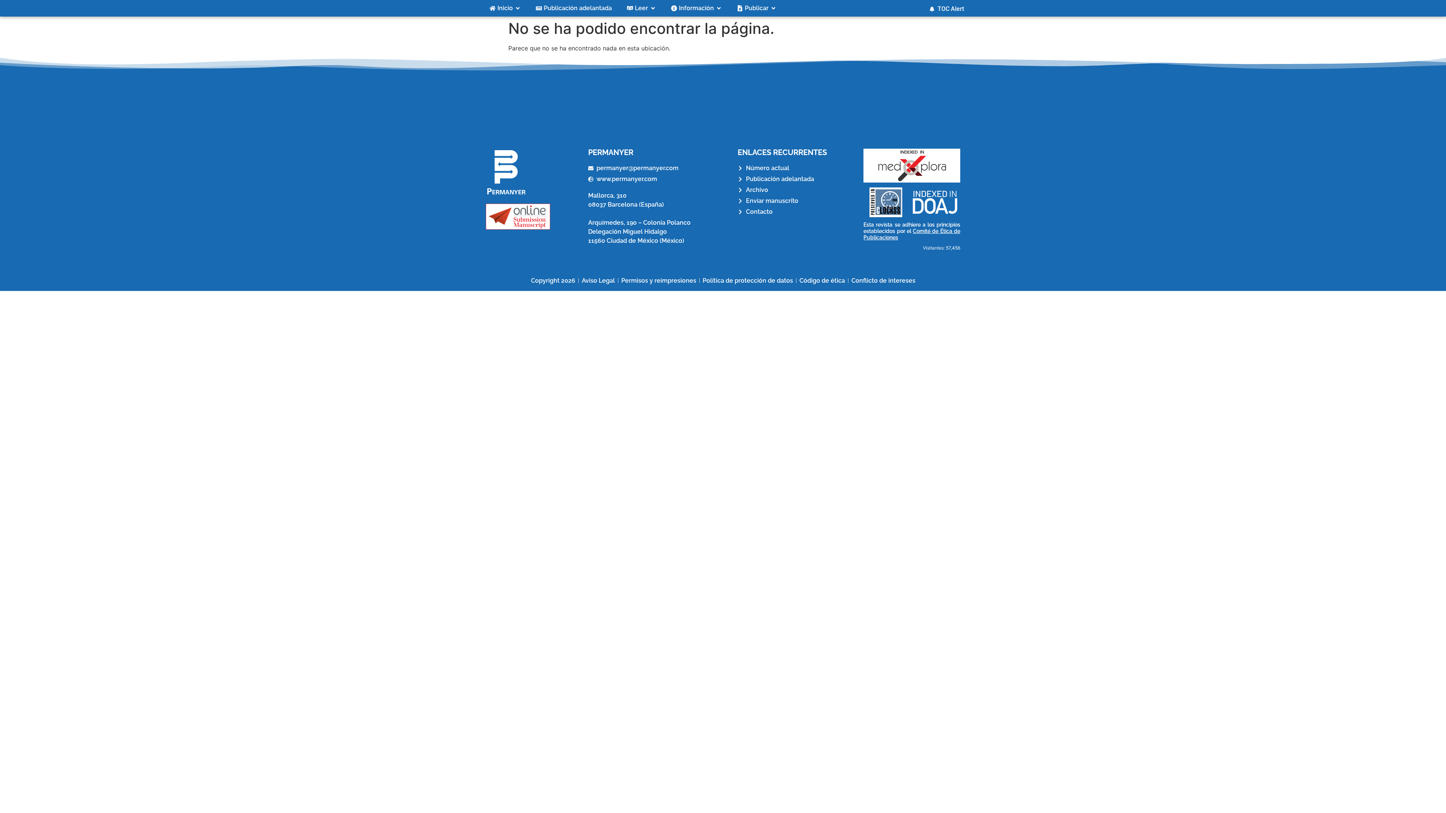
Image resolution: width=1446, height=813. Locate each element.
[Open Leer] (653, 8)
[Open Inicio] (518, 8)
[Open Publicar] (773, 8)
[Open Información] (719, 8)
